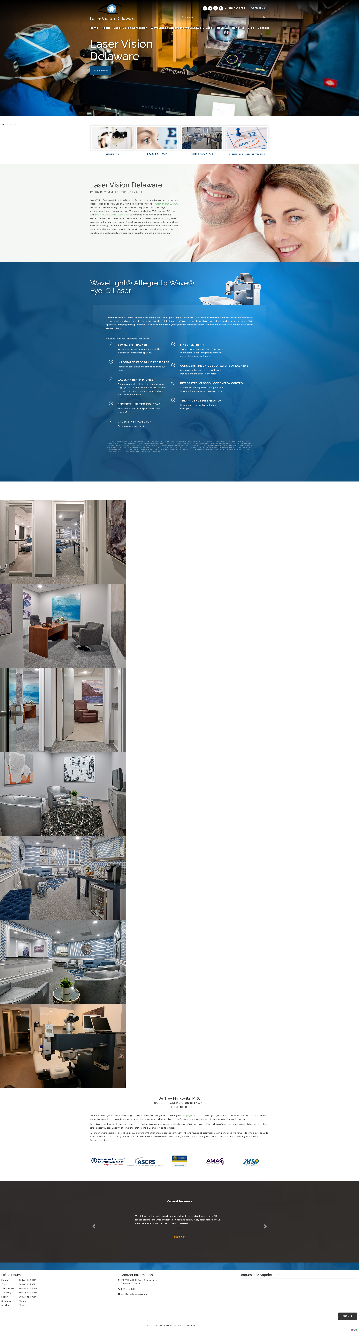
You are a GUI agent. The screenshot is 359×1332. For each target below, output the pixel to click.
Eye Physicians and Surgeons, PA (112, 214)
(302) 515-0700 (236, 7)
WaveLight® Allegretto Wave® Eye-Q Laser (182, 27)
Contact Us (258, 8)
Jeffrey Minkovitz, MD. (166, 203)
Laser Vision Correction (130, 27)
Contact (263, 27)
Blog (251, 27)
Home (94, 27)
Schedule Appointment (246, 154)
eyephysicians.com (192, 1115)
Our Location (202, 154)
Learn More (100, 70)
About (106, 27)
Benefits (238, 27)
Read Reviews (157, 154)
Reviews (223, 27)
